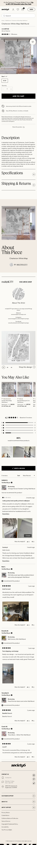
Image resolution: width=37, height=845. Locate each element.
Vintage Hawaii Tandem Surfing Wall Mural (21, 489)
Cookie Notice (5, 815)
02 (7, 367)
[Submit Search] (4, 16)
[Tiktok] (33, 783)
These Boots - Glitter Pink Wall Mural (19, 735)
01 (3, 367)
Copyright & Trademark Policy (10, 824)
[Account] (13, 9)
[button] (9, 34)
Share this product (17, 127)
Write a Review (23, 469)
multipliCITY (22, 265)
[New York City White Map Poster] (18, 348)
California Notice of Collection (10, 818)
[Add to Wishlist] (5, 384)
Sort (18, 475)
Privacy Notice (6, 812)
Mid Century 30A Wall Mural (17, 639)
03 (11, 367)
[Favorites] (17, 9)
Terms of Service (6, 821)
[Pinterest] (33, 779)
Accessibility (5, 827)
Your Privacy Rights (7, 830)
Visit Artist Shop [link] (25, 282)
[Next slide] (33, 272)
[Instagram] (33, 775)
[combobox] (18, 16)
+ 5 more (27, 536)
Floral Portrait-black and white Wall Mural (21, 701)
